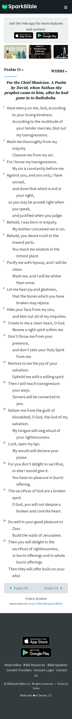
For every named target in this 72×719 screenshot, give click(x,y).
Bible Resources (34, 665)
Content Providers (19, 670)
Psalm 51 (12, 69)
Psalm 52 (51, 588)
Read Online (12, 665)
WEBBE (58, 71)
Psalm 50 (21, 588)
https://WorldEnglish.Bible (45, 603)
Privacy (61, 684)
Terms (36, 688)
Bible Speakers (57, 665)
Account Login (44, 670)
